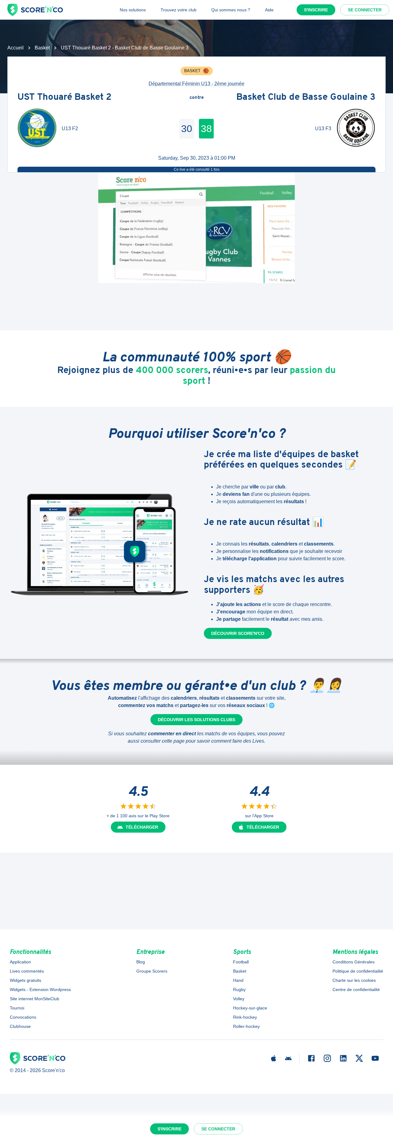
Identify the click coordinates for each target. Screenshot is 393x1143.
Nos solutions (133, 9)
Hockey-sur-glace (250, 1007)
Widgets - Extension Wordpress (40, 989)
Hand (238, 980)
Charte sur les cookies (354, 980)
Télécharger (142, 827)
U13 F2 (70, 128)
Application (20, 961)
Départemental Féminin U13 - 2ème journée (196, 83)
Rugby (239, 989)
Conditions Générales (354, 961)
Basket (42, 47)
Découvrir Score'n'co (237, 633)
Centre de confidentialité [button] (356, 989)
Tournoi (17, 1007)
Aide (269, 9)
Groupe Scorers (151, 971)
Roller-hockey (246, 1026)
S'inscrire (316, 9)
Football (241, 961)
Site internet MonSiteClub (34, 998)
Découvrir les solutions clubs (196, 719)
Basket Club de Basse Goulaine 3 (305, 97)
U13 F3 (323, 128)
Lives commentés (27, 971)
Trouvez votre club (178, 9)
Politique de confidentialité (358, 971)
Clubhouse (20, 1026)
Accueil (15, 47)
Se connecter (365, 9)
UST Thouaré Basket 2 (64, 97)
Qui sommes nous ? (230, 9)
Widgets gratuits (25, 980)
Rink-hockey (245, 1017)
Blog (140, 961)
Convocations (23, 1017)
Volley (238, 998)
